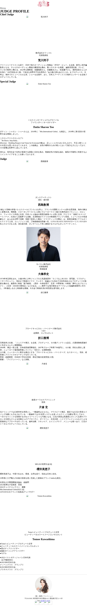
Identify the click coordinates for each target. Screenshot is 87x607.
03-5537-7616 (45, 600)
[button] (43, 8)
